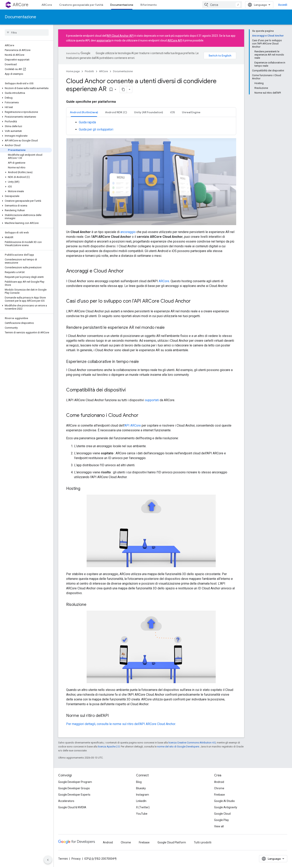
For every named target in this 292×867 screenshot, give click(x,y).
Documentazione (121, 5)
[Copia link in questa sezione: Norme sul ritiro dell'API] (113, 716)
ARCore (20, 4)
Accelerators (66, 801)
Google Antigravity (225, 807)
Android (219, 782)
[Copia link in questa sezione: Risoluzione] (90, 604)
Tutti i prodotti (202, 842)
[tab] (84, 112)
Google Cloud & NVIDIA (72, 807)
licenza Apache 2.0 (109, 746)
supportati (152, 400)
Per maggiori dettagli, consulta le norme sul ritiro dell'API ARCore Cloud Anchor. (121, 724)
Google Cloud (222, 813)
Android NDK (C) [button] (116, 112)
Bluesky (141, 788)
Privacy (76, 858)
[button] (26, 88)
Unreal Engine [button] (191, 112)
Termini (63, 858)
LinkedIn (141, 801)
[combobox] (222, 4)
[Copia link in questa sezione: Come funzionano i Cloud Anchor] (142, 415)
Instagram (142, 794)
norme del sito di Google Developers (178, 746)
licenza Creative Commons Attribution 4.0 (192, 742)
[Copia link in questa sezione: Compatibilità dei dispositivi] (130, 390)
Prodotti (89, 71)
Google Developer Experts (74, 794)
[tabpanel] (151, 126)
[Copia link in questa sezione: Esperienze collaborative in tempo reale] (143, 362)
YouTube (141, 813)
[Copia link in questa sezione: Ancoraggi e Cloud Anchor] (128, 271)
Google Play (221, 820)
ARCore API (174, 40)
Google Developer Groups (74, 788)
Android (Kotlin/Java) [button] (84, 112)
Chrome (219, 788)
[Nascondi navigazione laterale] (48, 860)
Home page (73, 71)
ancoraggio (128, 232)
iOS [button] (172, 112)
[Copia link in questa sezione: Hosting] (84, 488)
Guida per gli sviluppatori (96, 129)
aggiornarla (104, 40)
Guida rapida (87, 122)
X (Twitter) (143, 807)
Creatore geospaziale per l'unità (81, 5)
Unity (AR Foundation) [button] (148, 112)
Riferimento (148, 5)
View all (219, 826)
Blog (139, 782)
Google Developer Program (75, 782)
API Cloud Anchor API (120, 35)
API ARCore (132, 425)
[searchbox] (27, 32)
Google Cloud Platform (172, 842)
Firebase (219, 794)
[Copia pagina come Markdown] (123, 89)
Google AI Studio (224, 801)
